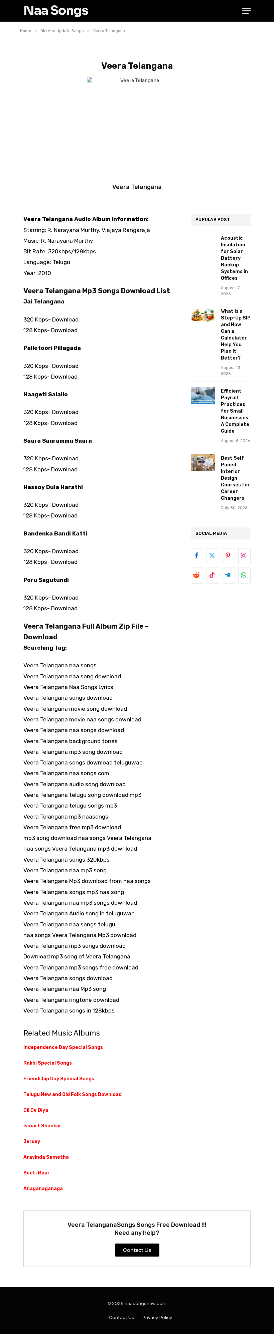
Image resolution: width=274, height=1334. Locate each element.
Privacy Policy (157, 1317)
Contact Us (121, 1317)
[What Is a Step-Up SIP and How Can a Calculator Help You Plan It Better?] (203, 315)
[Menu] (246, 10)
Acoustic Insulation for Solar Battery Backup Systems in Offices (234, 258)
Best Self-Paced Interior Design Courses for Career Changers (235, 478)
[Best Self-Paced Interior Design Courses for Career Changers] (203, 462)
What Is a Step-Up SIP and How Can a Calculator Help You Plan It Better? (236, 334)
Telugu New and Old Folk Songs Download (72, 1094)
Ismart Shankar (42, 1126)
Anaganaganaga (43, 1188)
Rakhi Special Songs (47, 1063)
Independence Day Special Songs (63, 1047)
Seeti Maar (36, 1173)
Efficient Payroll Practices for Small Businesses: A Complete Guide (235, 411)
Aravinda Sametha (46, 1157)
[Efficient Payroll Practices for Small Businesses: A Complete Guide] (203, 395)
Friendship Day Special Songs (58, 1079)
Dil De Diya (35, 1110)
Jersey (31, 1141)
